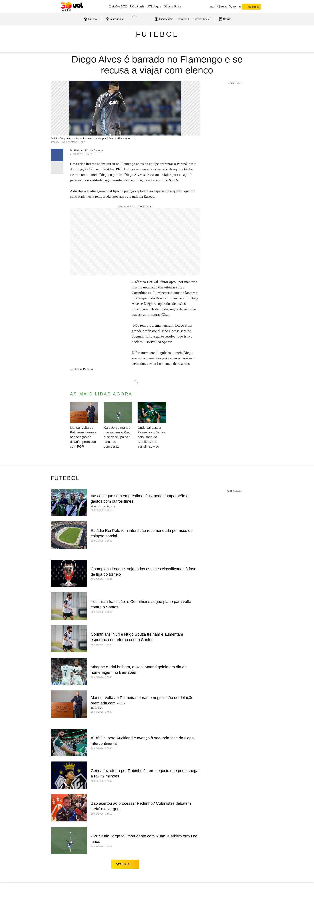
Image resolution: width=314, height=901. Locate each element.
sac (212, 6)
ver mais (122, 864)
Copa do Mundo (201, 19)
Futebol (157, 34)
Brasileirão (182, 19)
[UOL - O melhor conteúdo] (72, 6)
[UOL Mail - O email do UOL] (221, 6)
